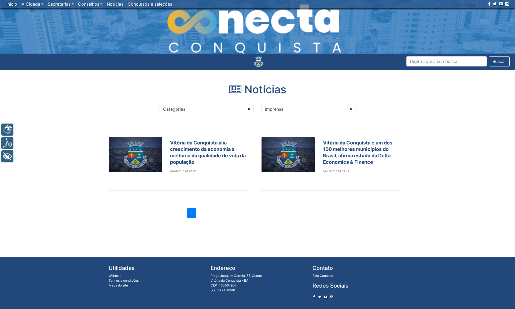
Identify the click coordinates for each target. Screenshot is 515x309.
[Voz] (7, 143)
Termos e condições (124, 280)
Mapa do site (118, 285)
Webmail (115, 276)
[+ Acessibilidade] (7, 156)
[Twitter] (495, 3)
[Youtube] (501, 3)
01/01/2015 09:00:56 (183, 171)
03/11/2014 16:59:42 (336, 171)
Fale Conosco (322, 276)
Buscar (499, 61)
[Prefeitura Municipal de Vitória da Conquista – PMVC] (258, 61)
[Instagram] (507, 3)
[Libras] (7, 130)
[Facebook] (489, 3)
